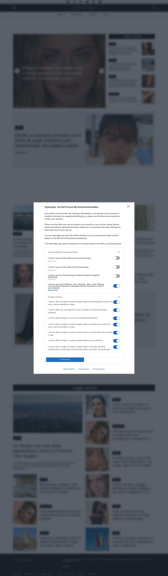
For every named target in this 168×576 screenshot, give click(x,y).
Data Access (84, 369)
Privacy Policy (99, 369)
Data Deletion (69, 369)
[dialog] (84, 288)
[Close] (129, 207)
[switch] (116, 258)
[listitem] (84, 252)
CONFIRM (65, 360)
